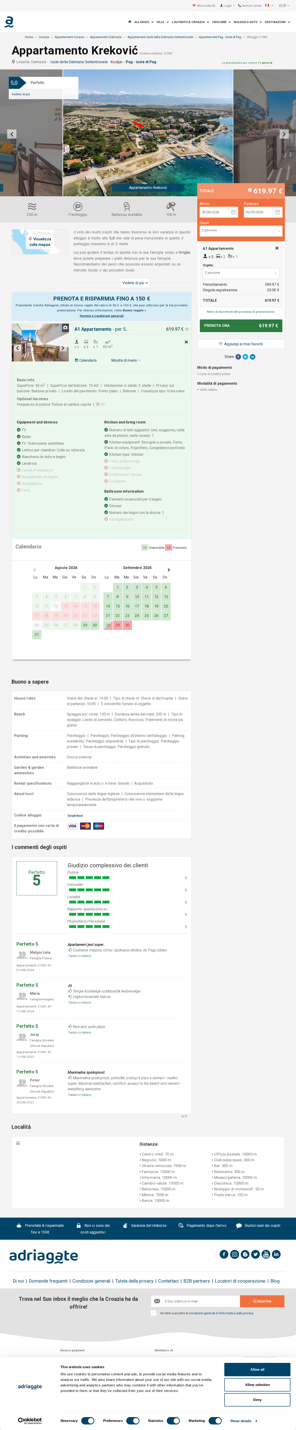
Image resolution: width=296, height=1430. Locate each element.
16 (127, 606)
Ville (161, 22)
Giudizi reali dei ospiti (262, 1225)
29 (85, 625)
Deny (257, 1400)
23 (127, 616)
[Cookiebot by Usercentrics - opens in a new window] (30, 1421)
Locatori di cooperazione (240, 1281)
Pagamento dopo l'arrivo (206, 1225)
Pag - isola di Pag (142, 62)
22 (118, 616)
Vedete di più (21, 94)
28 (108, 625)
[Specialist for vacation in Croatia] (43, 1256)
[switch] (132, 1420)
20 (166, 606)
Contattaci (168, 1281)
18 (147, 606)
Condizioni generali (91, 1281)
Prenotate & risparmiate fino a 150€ (44, 1228)
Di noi (18, 1281)
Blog (275, 1281)
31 (37, 634)
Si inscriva (262, 1301)
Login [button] (228, 5)
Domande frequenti (48, 1281)
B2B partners (196, 1281)
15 (118, 606)
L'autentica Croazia (189, 22)
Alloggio (142, 22)
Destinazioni (276, 22)
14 (108, 606)
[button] (269, 6)
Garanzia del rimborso (148, 1225)
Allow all (257, 1369)
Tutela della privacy (134, 1281)
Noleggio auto (246, 22)
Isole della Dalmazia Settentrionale (80, 62)
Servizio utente (251, 5)
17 (137, 606)
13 (166, 597)
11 (147, 597)
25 (147, 616)
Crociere (220, 22)
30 (95, 625)
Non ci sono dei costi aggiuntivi (95, 1228)
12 (156, 597)
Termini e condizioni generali (102, 316)
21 (108, 616)
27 (166, 616)
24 (137, 616)
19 (156, 606)
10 (137, 597)
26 (156, 616)
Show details (240, 1421)
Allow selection (257, 1385)
